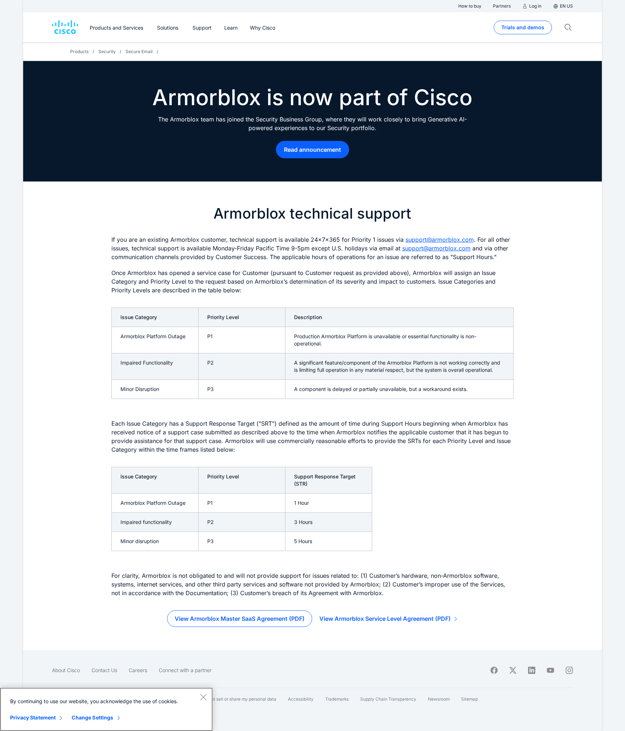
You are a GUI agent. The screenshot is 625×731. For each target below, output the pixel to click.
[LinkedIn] (531, 670)
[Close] (203, 697)
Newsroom (439, 699)
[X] (512, 670)
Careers (138, 670)
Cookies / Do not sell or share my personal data (229, 699)
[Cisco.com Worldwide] (65, 27)
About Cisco (66, 670)
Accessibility (301, 699)
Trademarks (337, 699)
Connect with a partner (185, 670)
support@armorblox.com (439, 239)
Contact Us (104, 670)
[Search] (568, 27)
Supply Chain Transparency (388, 699)
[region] (106, 709)
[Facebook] (494, 670)
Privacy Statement (33, 717)
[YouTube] (550, 670)
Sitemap (469, 699)
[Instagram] (569, 670)
